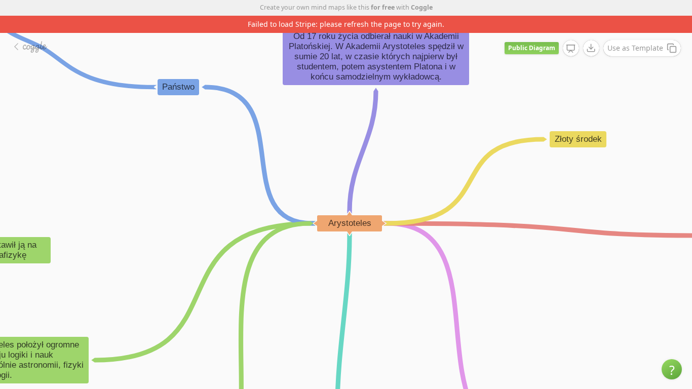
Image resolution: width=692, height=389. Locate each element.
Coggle (422, 7)
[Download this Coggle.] (591, 48)
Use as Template (635, 48)
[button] (672, 369)
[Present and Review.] (571, 49)
